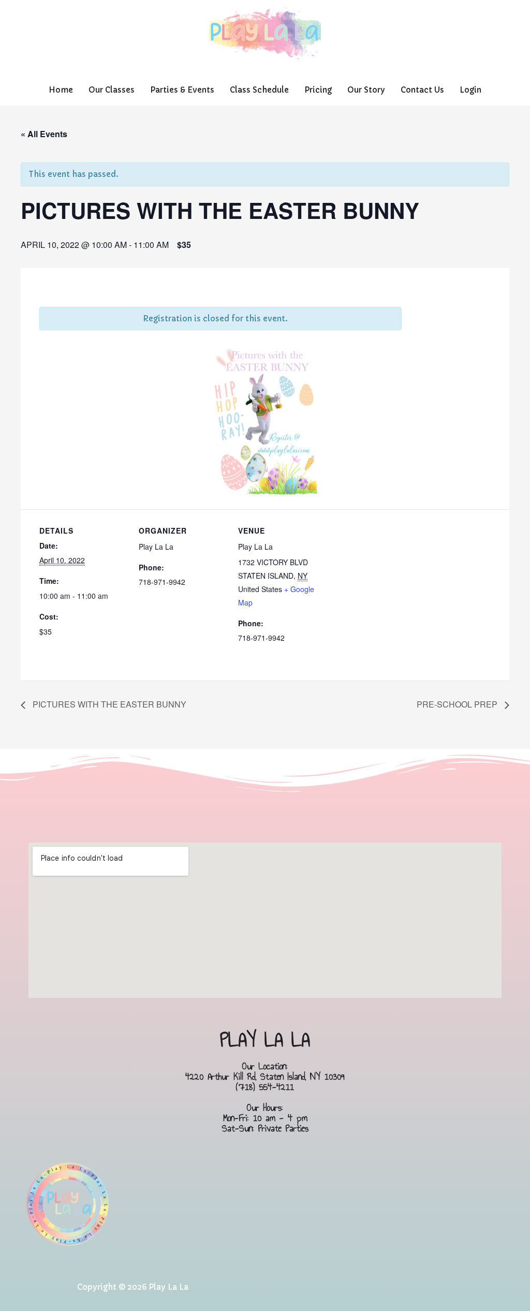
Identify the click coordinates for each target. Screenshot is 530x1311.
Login (470, 90)
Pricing (318, 90)
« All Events (44, 134)
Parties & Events (182, 90)
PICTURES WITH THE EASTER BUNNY (108, 704)
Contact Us (422, 90)
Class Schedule (259, 90)
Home (61, 90)
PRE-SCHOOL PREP (458, 704)
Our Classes (112, 90)
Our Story (366, 90)
